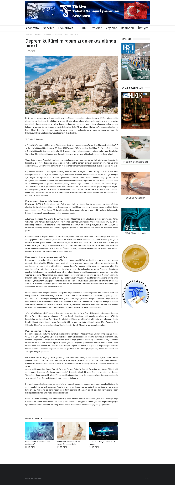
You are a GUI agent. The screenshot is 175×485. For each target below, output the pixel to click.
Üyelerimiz (65, 28)
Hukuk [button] (81, 28)
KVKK (148, 478)
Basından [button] (127, 28)
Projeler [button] (96, 28)
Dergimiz (126, 39)
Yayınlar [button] (111, 28)
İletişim (143, 28)
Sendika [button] (48, 28)
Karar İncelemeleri (132, 88)
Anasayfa (32, 28)
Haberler (38, 35)
